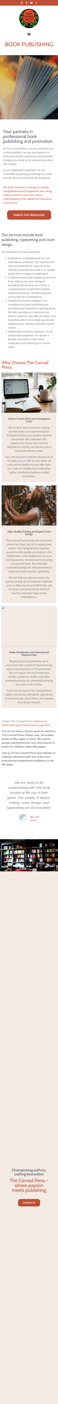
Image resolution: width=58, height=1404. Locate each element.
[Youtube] (31, 3)
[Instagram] (21, 3)
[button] (29, 34)
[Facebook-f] (26, 3)
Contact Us (29, 1202)
